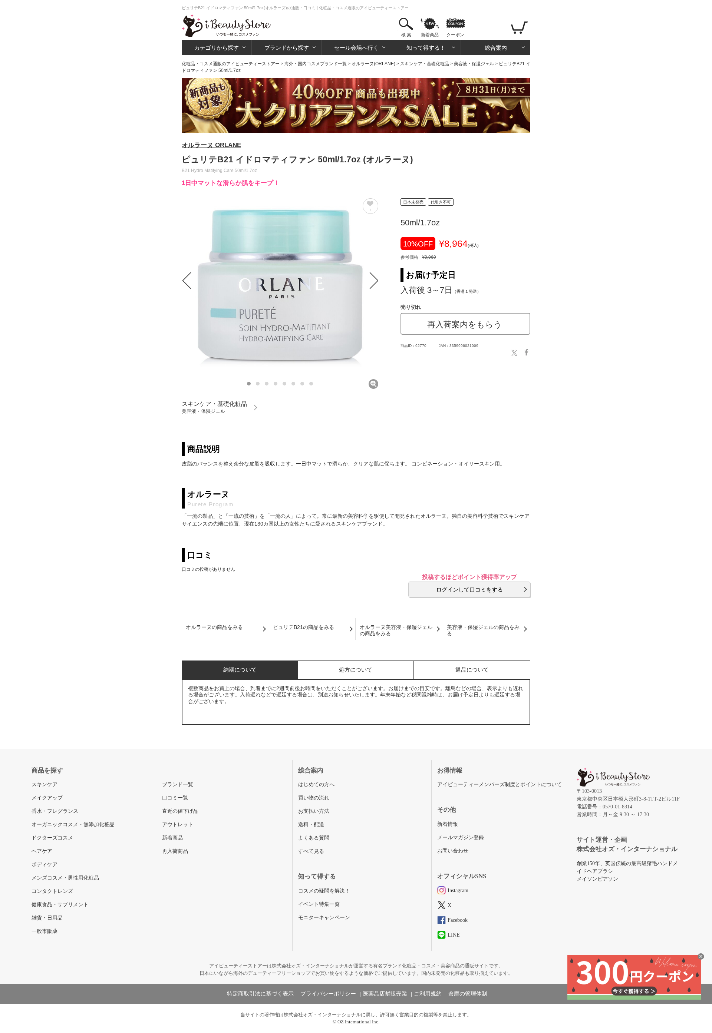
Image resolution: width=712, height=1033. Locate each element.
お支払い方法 (313, 811)
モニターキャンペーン (324, 917)
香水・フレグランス (55, 811)
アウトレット (177, 824)
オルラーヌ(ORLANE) (373, 63)
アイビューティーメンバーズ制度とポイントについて (499, 784)
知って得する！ (425, 47)
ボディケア (44, 864)
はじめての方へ (316, 784)
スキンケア (44, 784)
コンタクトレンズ (52, 891)
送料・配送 (311, 824)
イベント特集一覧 (319, 904)
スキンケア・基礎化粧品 (424, 63)
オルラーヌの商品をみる (214, 627)
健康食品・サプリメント (60, 904)
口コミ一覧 (175, 798)
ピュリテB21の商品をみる (303, 627)
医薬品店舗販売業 (385, 994)
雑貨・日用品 (47, 918)
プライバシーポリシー (328, 994)
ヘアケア (42, 851)
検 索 (406, 34)
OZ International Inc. (358, 1021)
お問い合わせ (452, 851)
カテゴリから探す (216, 47)
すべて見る (311, 851)
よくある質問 (313, 838)
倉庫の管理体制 (467, 994)
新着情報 (447, 824)
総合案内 (496, 47)
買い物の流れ (313, 798)
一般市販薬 (44, 931)
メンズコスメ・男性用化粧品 (65, 878)
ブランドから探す (286, 47)
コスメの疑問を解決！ (324, 891)
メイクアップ (47, 798)
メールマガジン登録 (460, 837)
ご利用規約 (428, 994)
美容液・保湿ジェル (474, 63)
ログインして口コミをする (469, 589)
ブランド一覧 (177, 784)
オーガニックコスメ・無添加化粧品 (73, 824)
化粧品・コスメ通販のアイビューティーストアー (231, 63)
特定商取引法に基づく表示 (260, 994)
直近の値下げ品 (180, 811)
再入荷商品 (175, 851)
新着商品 (430, 34)
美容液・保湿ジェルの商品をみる (483, 630)
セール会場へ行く (356, 47)
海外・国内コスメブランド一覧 (315, 63)
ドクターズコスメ (52, 838)
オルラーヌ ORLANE (211, 145)
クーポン (455, 34)
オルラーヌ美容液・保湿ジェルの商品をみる (396, 630)
